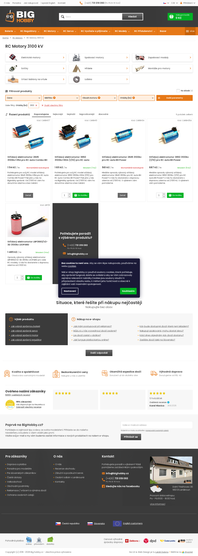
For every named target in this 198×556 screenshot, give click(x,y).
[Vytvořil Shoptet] (183, 552)
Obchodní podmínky (18, 486)
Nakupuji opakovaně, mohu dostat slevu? (162, 330)
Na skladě (186, 90)
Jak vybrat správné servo (24, 330)
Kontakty (60, 481)
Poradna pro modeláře (19, 468)
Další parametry (174, 98)
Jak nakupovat (31, 2)
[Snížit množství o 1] (69, 196)
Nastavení (70, 291)
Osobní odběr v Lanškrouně (69, 477)
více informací (157, 504)
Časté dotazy (14, 477)
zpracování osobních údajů (157, 430)
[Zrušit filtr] (36, 105)
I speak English (48, 2)
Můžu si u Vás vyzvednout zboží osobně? (95, 330)
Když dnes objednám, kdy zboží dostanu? (162, 335)
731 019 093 (81, 245)
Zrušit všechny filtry (53, 105)
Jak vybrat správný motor (24, 335)
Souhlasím (128, 291)
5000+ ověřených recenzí (17, 395)
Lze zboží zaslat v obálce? (87, 335)
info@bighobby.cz (77, 253)
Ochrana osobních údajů (20, 495)
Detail (28, 195)
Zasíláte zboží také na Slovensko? (157, 339)
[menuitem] (10, 31)
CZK (173, 2)
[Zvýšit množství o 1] (69, 194)
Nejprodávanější (86, 114)
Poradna (17, 2)
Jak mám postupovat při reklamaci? (92, 326)
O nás (7, 2)
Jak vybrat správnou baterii (25, 326)
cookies (72, 266)
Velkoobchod (14, 481)
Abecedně (103, 114)
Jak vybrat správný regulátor (26, 339)
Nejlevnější (58, 114)
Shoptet (189, 552)
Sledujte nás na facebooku (123, 486)
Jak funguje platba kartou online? (91, 339)
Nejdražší (71, 114)
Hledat (132, 16)
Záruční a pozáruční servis (69, 473)
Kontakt (62, 2)
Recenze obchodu (65, 468)
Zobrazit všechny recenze (28, 407)
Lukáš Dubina (161, 552)
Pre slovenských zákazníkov (21, 473)
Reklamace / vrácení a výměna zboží (26, 490)
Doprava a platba (16, 464)
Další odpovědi (99, 352)
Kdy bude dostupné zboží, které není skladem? (164, 326)
